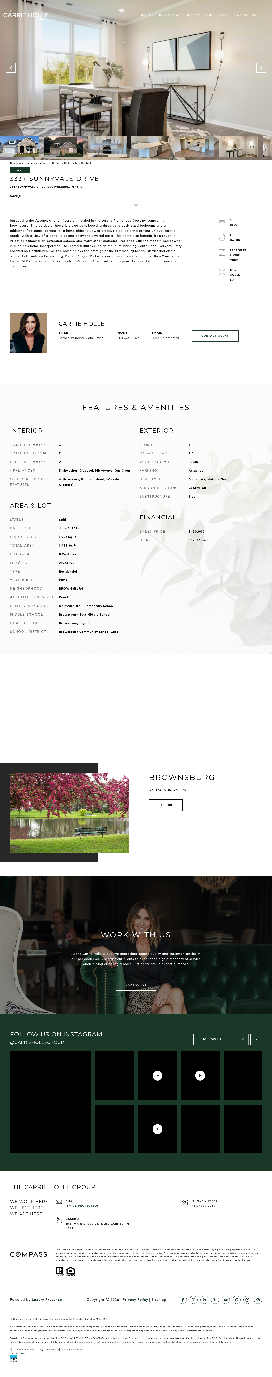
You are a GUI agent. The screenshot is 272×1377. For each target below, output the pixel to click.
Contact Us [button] (136, 984)
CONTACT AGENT (215, 336)
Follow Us (212, 1039)
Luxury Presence (47, 1299)
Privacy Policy (135, 1299)
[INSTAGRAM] (194, 1300)
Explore (166, 805)
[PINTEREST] (237, 1300)
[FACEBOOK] (183, 1300)
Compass (144, 1249)
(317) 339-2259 (127, 338)
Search (147, 15)
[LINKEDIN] (204, 1300)
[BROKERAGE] (247, 1300)
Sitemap (158, 1299)
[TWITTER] (215, 1300)
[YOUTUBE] (226, 1300)
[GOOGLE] (258, 1300)
